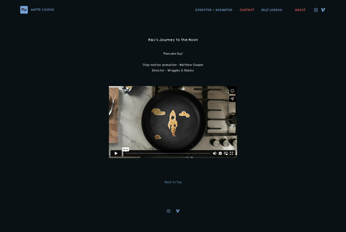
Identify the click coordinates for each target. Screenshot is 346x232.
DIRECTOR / (204, 10)
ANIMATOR (223, 10)
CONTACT (246, 10)
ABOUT (300, 10)
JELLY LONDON (271, 10)
